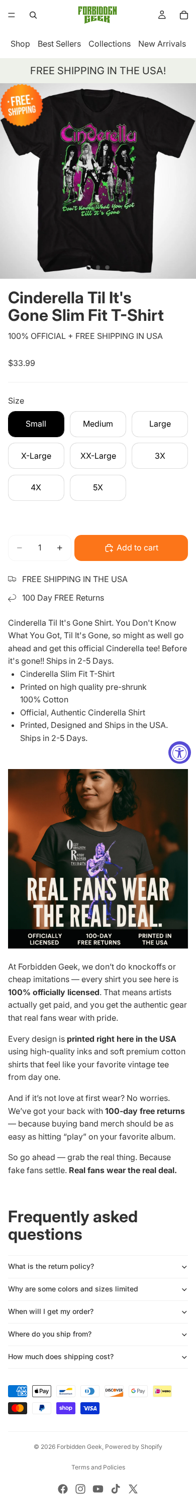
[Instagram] (80, 1489)
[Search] (33, 15)
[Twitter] (133, 1489)
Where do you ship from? (49, 1334)
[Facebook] (63, 1489)
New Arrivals (162, 44)
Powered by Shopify (133, 1446)
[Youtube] (98, 1489)
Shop (20, 44)
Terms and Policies (98, 1467)
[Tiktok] (116, 1489)
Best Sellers (59, 44)
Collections (109, 44)
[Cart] (184, 15)
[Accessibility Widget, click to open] (179, 752)
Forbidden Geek (79, 1446)
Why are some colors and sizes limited (73, 1288)
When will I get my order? (50, 1311)
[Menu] (11, 15)
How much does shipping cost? (61, 1356)
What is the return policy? (51, 1266)
